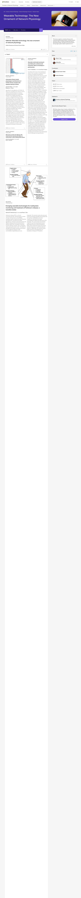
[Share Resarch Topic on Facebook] (72, 51)
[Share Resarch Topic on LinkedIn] (74, 51)
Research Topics (36, 11)
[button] (16, 30)
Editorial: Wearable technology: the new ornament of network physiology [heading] (23, 41)
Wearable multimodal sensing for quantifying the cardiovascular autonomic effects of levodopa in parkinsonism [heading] (36, 65)
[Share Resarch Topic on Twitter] (71, 51)
